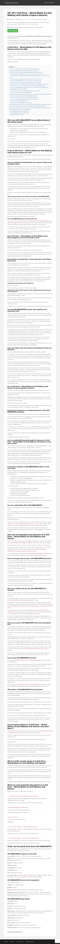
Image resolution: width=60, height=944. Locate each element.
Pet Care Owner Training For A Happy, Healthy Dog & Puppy (22, 826)
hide (16, 66)
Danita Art (10, 932)
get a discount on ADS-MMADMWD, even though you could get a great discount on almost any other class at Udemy (29, 606)
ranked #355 (14, 889)
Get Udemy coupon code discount (25, 875)
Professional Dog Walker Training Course (18, 807)
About (6, 941)
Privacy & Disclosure (49, 2)
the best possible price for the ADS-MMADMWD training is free (28, 660)
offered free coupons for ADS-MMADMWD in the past (31, 684)
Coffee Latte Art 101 (13, 817)
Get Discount (13, 31)
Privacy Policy (20, 941)
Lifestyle (45, 19)
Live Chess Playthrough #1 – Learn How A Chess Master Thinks (23, 838)
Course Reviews (39, 19)
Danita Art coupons (17, 932)
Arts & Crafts (32, 19)
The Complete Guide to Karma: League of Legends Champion (23, 796)
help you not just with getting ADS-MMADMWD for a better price (36, 553)
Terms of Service (29, 941)
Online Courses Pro (11, 3)
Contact (12, 941)
